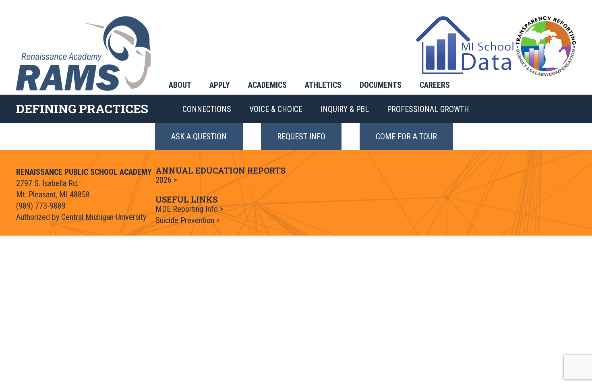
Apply (219, 85)
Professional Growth (428, 109)
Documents (381, 85)
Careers (435, 85)
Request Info (301, 136)
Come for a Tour (406, 136)
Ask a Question (199, 136)
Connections (206, 109)
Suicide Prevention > (187, 220)
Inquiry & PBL (345, 109)
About (180, 85)
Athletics (323, 85)
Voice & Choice (275, 109)
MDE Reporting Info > (189, 209)
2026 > (166, 180)
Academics (267, 85)
